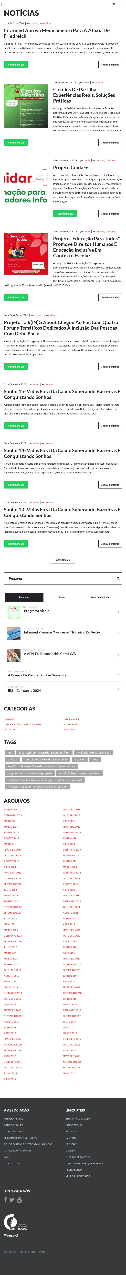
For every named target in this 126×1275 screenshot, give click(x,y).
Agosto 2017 (11, 1021)
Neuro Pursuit (74, 1169)
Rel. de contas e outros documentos (28, 1144)
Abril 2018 (10, 1004)
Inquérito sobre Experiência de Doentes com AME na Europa (41, 766)
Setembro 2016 (12, 1050)
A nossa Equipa (13, 1125)
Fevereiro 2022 (71, 895)
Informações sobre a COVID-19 (23, 724)
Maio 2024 (10, 844)
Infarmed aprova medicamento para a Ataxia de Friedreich (57, 33)
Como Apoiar (74, 1125)
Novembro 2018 (72, 993)
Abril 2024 (69, 844)
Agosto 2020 (70, 941)
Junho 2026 (10, 809)
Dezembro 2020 (13, 935)
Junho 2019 (69, 976)
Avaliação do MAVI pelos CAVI (93, 752)
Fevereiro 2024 (12, 849)
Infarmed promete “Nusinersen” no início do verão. (62, 632)
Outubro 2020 (71, 935)
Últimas (62, 597)
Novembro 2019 (72, 964)
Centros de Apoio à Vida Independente (46, 759)
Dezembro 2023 (72, 849)
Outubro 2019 (12, 970)
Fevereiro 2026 (71, 809)
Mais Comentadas (100, 597)
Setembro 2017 (72, 1016)
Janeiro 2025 (11, 832)
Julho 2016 (69, 1050)
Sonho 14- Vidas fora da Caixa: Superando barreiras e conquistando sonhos (62, 453)
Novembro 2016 (13, 1044)
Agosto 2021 (70, 912)
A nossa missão (14, 1118)
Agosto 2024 (11, 838)
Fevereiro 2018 (12, 1010)
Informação (101, 160)
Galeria (70, 1150)
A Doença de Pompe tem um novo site (36, 675)
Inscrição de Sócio (77, 1118)
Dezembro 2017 (72, 1010)
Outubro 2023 (12, 855)
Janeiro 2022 (11, 901)
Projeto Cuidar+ (70, 167)
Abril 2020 (69, 953)
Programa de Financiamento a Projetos (30, 773)
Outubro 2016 (71, 1044)
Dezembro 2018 (13, 993)
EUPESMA (80, 759)
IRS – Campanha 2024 (24, 690)
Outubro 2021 (71, 907)
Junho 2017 (10, 1027)
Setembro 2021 (12, 912)
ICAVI (95, 759)
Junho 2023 (69, 861)
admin (34, 23)
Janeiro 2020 (11, 964)
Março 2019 (11, 987)
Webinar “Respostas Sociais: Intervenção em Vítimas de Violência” (45, 780)
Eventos (70, 1137)
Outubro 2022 (71, 878)
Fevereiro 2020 (71, 958)
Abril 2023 (10, 867)
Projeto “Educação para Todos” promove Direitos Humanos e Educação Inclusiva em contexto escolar (86, 247)
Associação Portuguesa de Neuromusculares (44, 752)
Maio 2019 (10, 981)
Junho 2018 (69, 998)
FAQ (6, 1157)
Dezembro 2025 (13, 815)
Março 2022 (11, 895)
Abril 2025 (69, 821)
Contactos (11, 1163)
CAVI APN (10, 719)
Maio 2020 (10, 953)
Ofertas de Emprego (78, 1157)
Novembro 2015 (72, 1062)
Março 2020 (11, 958)
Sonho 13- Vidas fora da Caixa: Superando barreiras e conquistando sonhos (62, 512)
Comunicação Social (17, 1150)
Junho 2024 (69, 838)
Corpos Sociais (13, 1131)
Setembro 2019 (72, 970)
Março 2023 (70, 867)
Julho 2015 (10, 1073)
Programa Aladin (36, 611)
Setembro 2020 (12, 941)
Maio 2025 (10, 821)
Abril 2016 (10, 1056)
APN (10, 752)
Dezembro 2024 (72, 832)
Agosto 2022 (70, 884)
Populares (24, 597)
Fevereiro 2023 (12, 872)
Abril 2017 (10, 1033)
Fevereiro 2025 (71, 826)
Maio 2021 (10, 924)
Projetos (71, 1144)
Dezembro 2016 (72, 1039)
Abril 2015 (10, 1079)
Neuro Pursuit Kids (77, 1176)
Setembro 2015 (72, 1067)
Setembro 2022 (12, 884)
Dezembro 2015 (13, 1062)
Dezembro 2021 (72, 901)
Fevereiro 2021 (71, 930)
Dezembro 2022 (72, 872)
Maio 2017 (69, 1027)
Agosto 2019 (11, 976)
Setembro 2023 (72, 855)
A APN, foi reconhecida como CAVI (50, 654)
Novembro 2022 (13, 878)
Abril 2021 (69, 924)
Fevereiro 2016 (71, 1056)
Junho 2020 (69, 947)
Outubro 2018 (12, 998)
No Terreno (71, 724)
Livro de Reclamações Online (84, 1163)
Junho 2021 (69, 918)
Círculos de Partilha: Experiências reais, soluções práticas (84, 95)
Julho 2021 (10, 918)
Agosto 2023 (11, 861)
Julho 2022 (10, 890)
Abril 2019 (69, 981)
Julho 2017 (69, 1021)
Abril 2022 (69, 890)
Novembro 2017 (13, 1016)
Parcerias (69, 729)
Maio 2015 (69, 1073)
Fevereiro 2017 (12, 1039)
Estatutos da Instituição (20, 1137)
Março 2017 (70, 1033)
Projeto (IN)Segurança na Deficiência (79, 773)
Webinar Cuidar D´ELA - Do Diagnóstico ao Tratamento (37, 787)
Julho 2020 (10, 947)
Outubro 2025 (71, 815)
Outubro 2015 (12, 1067)
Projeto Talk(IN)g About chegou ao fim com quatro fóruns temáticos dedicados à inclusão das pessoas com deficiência (61, 327)
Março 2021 (11, 930)
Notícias (47, 23)
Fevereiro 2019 (71, 987)
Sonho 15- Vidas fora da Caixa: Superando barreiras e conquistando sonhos (62, 394)
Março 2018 (70, 1004)
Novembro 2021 (13, 907)
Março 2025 (11, 826)
